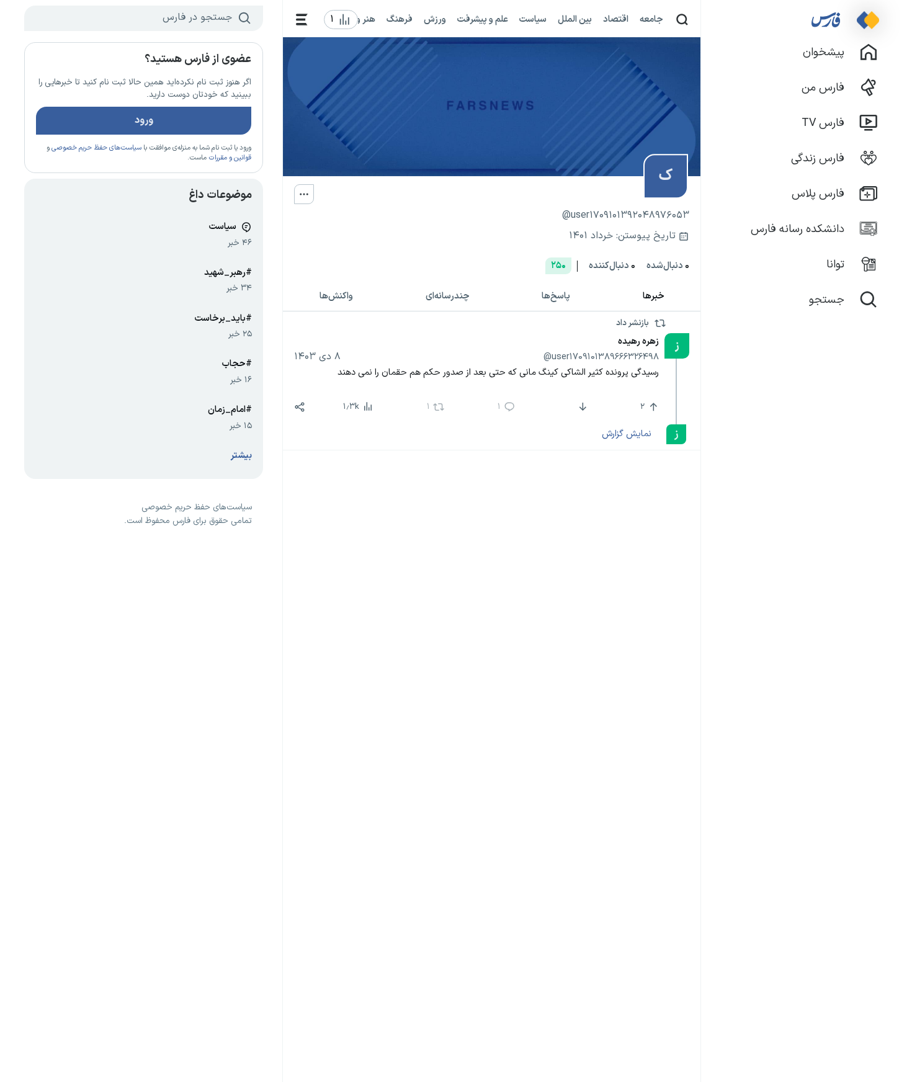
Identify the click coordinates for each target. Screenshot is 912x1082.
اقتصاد (615, 19)
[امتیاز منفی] (581, 407)
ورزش (435, 19)
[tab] (654, 297)
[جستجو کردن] (682, 19)
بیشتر (241, 455)
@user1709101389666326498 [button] (601, 357)
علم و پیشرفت (482, 19)
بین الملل (575, 19)
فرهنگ (400, 19)
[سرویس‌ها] (302, 19)
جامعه (651, 19)
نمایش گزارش (626, 433)
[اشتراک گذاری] (299, 407)
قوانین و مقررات (229, 158)
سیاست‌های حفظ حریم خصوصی (96, 148)
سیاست (533, 19)
